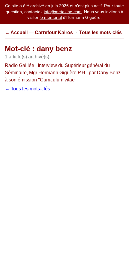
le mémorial (51, 17)
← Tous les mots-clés (27, 88)
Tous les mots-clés (100, 32)
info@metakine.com (63, 11)
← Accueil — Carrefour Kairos (39, 32)
